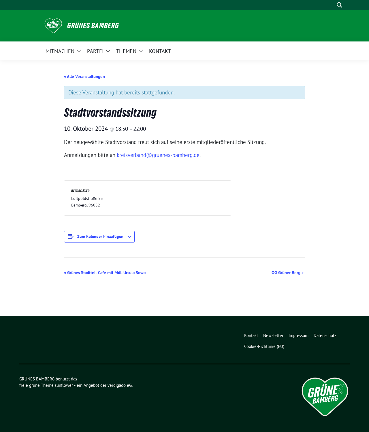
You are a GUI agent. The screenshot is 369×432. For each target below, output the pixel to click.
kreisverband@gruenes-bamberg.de (158, 154)
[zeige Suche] (339, 5)
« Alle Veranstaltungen (84, 76)
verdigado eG (120, 385)
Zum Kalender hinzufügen (100, 236)
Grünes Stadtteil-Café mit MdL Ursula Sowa (105, 272)
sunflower (64, 385)
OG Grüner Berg (288, 272)
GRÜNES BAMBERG (93, 25)
